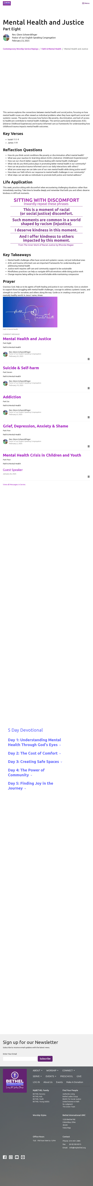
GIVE (79, 1076)
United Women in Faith (71, 1102)
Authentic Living (69, 1094)
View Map (67, 1128)
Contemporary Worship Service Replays (21, 49)
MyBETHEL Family (41, 1090)
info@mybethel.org (77, 1148)
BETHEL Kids (37, 1096)
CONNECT (67, 1070)
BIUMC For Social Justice (72, 1099)
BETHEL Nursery (39, 1094)
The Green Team (69, 1107)
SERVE (36, 1076)
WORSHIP (51, 1070)
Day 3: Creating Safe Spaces (35, 761)
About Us (47, 1082)
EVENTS (50, 1076)
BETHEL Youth (38, 1099)
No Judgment (68, 1104)
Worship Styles (39, 1115)
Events (59, 1082)
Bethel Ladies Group (70, 1096)
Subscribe (45, 1058)
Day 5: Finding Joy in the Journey (30, 785)
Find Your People (70, 1090)
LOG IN (36, 1082)
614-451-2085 (74, 1141)
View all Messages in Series (14, 484)
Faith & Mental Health (51, 49)
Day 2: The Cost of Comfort (35, 753)
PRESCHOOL (66, 1076)
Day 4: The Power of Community (26, 772)
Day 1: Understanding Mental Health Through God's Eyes (35, 742)
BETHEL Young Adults (41, 1102)
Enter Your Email (10, 1054)
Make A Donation (74, 1082)
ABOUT (36, 1070)
